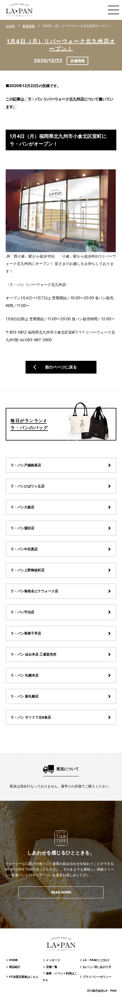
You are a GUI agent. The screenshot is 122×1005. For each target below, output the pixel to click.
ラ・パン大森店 (22, 507)
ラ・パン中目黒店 (24, 549)
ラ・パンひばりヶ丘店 (27, 486)
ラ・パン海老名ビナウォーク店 (34, 591)
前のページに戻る (61, 367)
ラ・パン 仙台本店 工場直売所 (33, 654)
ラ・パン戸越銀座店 (25, 465)
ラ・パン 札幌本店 (24, 675)
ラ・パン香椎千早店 (25, 633)
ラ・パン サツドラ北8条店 (30, 717)
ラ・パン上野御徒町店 (27, 570)
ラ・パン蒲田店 (22, 528)
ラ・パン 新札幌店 (24, 696)
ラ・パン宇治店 (22, 612)
